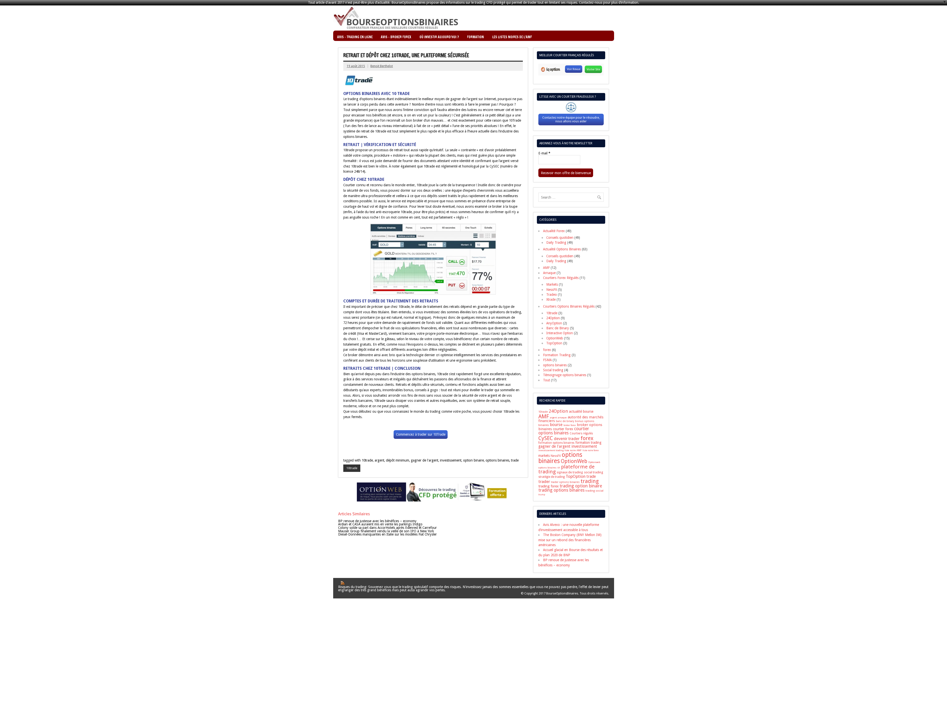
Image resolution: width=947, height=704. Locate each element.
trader (544, 481)
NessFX (551, 290)
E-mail (544, 153)
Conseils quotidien (559, 238)
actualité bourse (581, 411)
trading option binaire (581, 485)
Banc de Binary (557, 328)
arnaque (562, 417)
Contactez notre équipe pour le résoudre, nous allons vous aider (571, 119)
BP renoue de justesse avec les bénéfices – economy (377, 521)
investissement (450, 460)
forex (547, 350)
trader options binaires (565, 482)
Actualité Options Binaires (562, 249)
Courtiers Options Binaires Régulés (569, 306)
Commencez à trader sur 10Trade (420, 434)
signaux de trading (570, 472)
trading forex (548, 486)
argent (379, 460)
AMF (546, 268)
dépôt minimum (397, 460)
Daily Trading (556, 242)
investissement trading (551, 450)
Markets (552, 284)
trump (541, 494)
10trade (367, 460)
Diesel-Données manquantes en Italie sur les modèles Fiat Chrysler (387, 534)
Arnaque (549, 273)
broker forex (570, 425)
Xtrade (551, 299)
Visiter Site (593, 69)
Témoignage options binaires (564, 375)
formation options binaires (556, 443)
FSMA (547, 360)
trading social (594, 490)
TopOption (554, 343)
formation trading (588, 443)
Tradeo (551, 294)
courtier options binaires (563, 430)
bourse (556, 424)
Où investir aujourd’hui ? (439, 37)
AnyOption (554, 323)
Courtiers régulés (581, 433)
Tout (546, 380)
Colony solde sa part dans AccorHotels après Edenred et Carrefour (387, 528)
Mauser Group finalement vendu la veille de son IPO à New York (386, 531)
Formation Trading (557, 355)
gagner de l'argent (424, 460)
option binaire (473, 460)
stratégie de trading (551, 477)
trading (590, 481)
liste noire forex (591, 450)
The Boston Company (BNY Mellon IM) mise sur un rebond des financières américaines (569, 540)
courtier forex (563, 429)
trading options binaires (561, 490)
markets (544, 456)
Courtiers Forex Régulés (561, 278)
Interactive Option (559, 333)
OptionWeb (554, 338)
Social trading (553, 370)
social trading (593, 472)
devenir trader (567, 438)
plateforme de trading (566, 469)
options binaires (497, 460)
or (558, 467)
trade (515, 460)
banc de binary (565, 421)
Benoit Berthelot (381, 66)
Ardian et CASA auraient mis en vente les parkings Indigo (380, 524)
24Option (553, 318)
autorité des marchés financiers (570, 419)
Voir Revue (573, 69)
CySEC (545, 438)
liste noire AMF (573, 450)
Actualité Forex (554, 231)
